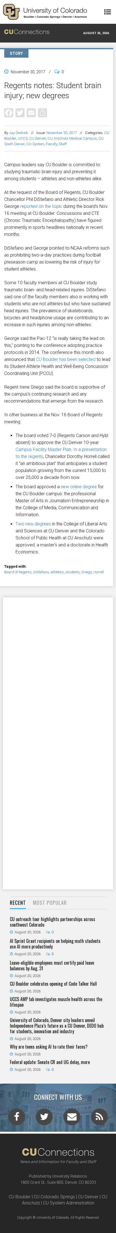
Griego (86, 572)
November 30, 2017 (61, 133)
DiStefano (41, 572)
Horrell (98, 572)
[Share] (42, 113)
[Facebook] (8, 113)
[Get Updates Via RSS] (99, 1118)
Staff (63, 144)
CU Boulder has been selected (65, 359)
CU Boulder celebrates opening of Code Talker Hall (53, 983)
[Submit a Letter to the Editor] (71, 1118)
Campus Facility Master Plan (43, 449)
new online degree (79, 486)
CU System (35, 144)
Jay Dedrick (18, 133)
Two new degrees (33, 524)
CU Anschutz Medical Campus (72, 138)
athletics (57, 572)
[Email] (31, 113)
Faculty (51, 144)
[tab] (18, 903)
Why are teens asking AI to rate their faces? (49, 1046)
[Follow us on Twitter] (44, 1118)
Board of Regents (18, 572)
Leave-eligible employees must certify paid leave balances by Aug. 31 (52, 965)
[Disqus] (58, 670)
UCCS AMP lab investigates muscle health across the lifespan (56, 1002)
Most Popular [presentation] (50, 902)
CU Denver (37, 138)
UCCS (23, 138)
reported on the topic (41, 206)
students (73, 572)
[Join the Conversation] (16, 1118)
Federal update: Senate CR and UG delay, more (50, 1062)
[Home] (45, 11)
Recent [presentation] (18, 902)
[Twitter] (19, 113)
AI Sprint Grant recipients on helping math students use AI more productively (55, 944)
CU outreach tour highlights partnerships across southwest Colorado (52, 922)
